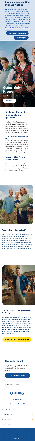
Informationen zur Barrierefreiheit (11, 434)
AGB (17, 430)
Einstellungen (21, 38)
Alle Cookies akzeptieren (17, 33)
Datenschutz (23, 430)
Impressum (11, 430)
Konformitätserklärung (26, 434)
